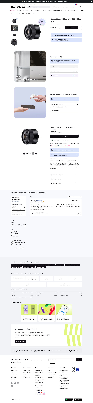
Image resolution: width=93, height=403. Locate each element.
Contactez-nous (26, 370)
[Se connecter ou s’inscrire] (77, 7)
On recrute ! (13, 380)
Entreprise (72, 6)
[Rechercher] (28, 7)
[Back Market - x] (12, 386)
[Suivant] (36, 154)
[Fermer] (91, 1)
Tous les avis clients (51, 374)
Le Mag (49, 370)
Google (42, 335)
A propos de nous (14, 370)
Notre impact (13, 374)
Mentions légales (63, 386)
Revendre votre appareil (40, 377)
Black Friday (50, 377)
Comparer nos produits (52, 372)
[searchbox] (39, 7)
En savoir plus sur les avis (17, 214)
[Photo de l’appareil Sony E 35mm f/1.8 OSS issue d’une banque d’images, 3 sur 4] (14, 42)
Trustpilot (13, 379)
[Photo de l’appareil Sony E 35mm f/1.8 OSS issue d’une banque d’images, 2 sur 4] (14, 35)
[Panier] (80, 7)
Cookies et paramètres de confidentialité (64, 381)
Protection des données (64, 383)
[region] (46, 313)
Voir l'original (42, 209)
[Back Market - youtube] (15, 383)
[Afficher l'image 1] (27, 153)
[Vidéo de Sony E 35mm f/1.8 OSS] (14, 28)
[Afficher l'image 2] (30, 153)
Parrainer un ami (38, 370)
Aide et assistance (26, 372)
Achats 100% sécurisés (40, 390)
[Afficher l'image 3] (33, 153)
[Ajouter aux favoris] (80, 27)
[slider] (12, 226)
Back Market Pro (38, 389)
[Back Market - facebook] (18, 383)
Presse (12, 372)
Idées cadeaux (50, 375)
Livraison (25, 374)
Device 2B (61, 143)
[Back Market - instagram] (12, 383)
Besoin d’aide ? (64, 6)
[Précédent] (24, 154)
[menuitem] (26, 10)
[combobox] (64, 104)
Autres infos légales (64, 385)
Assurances (37, 375)
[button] (42, 22)
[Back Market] (18, 7)
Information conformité (75, 143)
